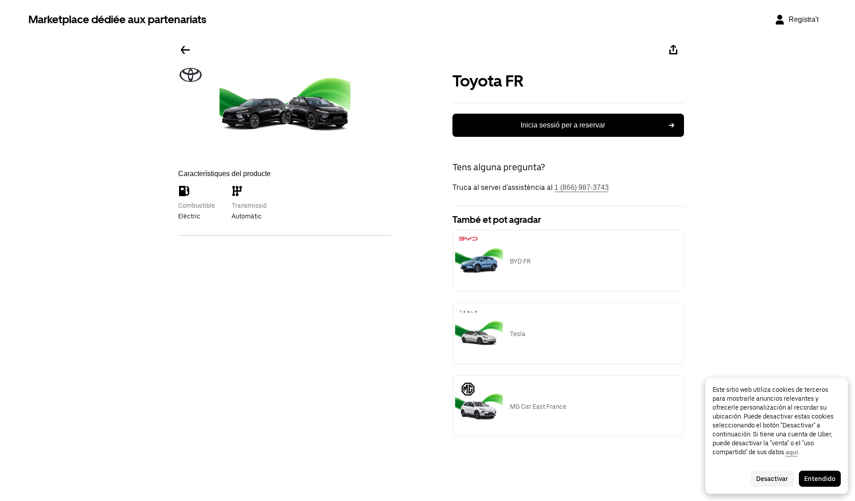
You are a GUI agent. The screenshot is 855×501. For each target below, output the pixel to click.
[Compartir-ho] (673, 50)
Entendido (819, 478)
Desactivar (772, 478)
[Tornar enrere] (185, 50)
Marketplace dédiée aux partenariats (117, 19)
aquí (792, 452)
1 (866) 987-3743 (581, 187)
